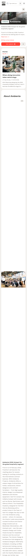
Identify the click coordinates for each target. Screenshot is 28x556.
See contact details (8, 40)
